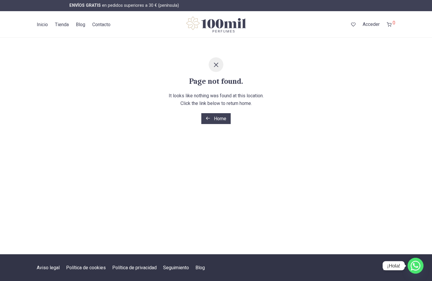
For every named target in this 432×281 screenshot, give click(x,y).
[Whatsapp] (415, 266)
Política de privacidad (134, 267)
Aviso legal (48, 267)
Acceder (371, 24)
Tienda (62, 24)
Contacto (101, 24)
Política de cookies (86, 267)
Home (219, 118)
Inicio (42, 24)
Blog (80, 24)
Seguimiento (176, 267)
